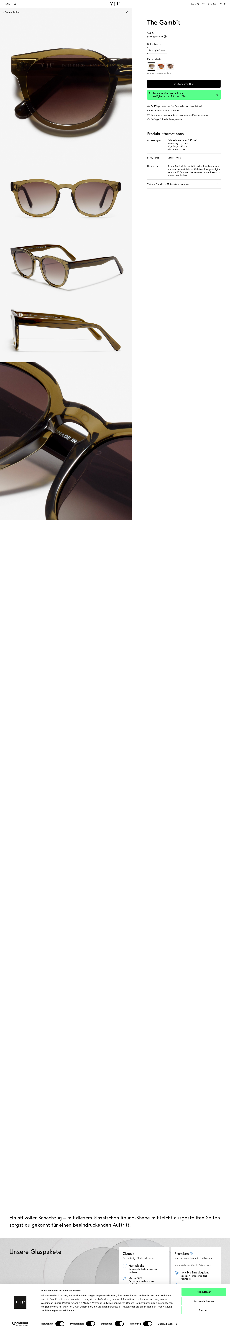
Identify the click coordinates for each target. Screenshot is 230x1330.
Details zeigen (165, 1324)
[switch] (90, 1323)
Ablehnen (204, 1310)
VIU (115, 4)
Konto (195, 3)
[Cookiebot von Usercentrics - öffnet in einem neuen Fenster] (20, 1324)
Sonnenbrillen (12, 12)
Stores (212, 3)
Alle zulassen (204, 1291)
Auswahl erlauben (204, 1301)
